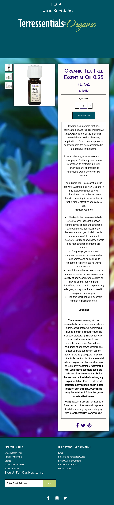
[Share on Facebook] (77, 426)
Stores (8, 460)
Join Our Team (12, 468)
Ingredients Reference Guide (71, 456)
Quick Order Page (13, 452)
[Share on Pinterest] (89, 426)
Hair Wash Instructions (69, 460)
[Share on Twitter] (83, 426)
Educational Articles (68, 464)
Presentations (64, 468)
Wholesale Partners (14, 464)
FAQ (60, 452)
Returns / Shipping (13, 456)
